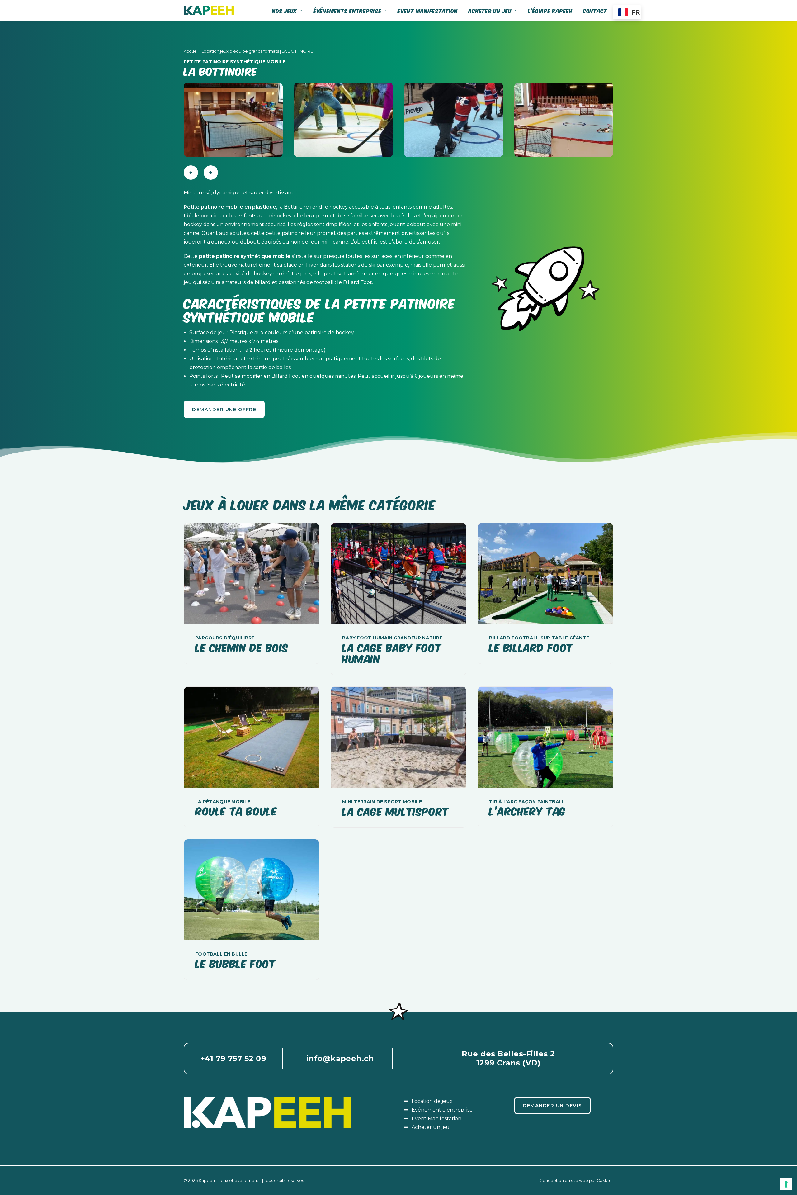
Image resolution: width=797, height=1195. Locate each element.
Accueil (191, 51)
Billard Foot (357, 282)
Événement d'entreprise (442, 1110)
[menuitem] (289, 10)
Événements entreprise (348, 10)
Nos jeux (284, 10)
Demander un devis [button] (552, 1105)
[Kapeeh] (209, 10)
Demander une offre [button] (224, 409)
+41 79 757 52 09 (233, 1058)
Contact (595, 10)
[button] (251, 573)
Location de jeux (432, 1101)
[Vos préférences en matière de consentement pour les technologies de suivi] (786, 1184)
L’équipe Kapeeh (550, 10)
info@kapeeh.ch (340, 1058)
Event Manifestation (436, 1118)
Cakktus (605, 1180)
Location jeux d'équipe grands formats (240, 51)
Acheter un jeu (490, 10)
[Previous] (191, 172)
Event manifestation (428, 10)
